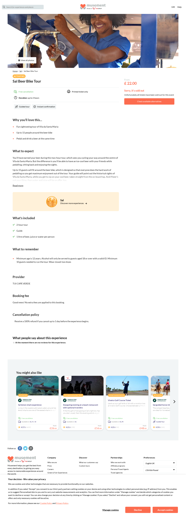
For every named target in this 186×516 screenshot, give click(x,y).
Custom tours (84, 466)
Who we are (52, 462)
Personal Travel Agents (120, 469)
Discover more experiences (72, 203)
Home (15, 71)
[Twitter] (25, 448)
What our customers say (88, 462)
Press (49, 466)
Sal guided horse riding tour (165, 405)
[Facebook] (19, 448)
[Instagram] (30, 448)
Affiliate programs (118, 466)
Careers (50, 469)
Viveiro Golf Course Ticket (119, 400)
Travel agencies (117, 473)
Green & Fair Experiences (57, 473)
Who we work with (118, 462)
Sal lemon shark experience (30, 405)
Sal (20, 71)
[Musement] (93, 7)
